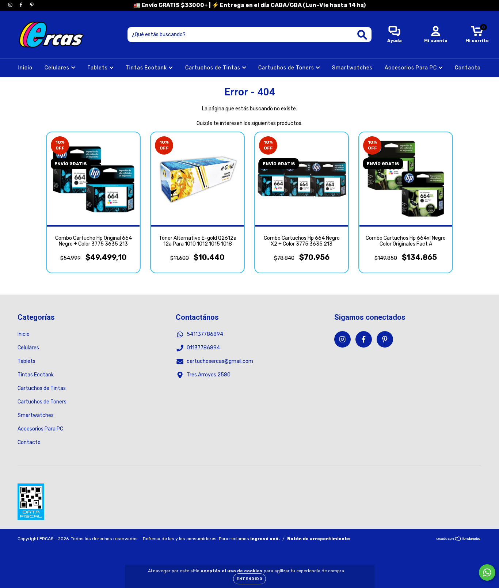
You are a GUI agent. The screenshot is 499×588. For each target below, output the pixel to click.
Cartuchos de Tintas (213, 68)
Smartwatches (352, 68)
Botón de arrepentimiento (318, 538)
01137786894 (203, 348)
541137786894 (205, 334)
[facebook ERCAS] (21, 5)
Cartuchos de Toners (287, 68)
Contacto (468, 68)
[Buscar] (362, 34)
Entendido (249, 579)
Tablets (98, 68)
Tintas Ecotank (147, 68)
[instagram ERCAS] (10, 5)
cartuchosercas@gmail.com (220, 361)
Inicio (25, 68)
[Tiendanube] (458, 539)
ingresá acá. (265, 538)
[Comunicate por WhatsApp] (487, 572)
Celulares (58, 68)
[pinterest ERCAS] (32, 5)
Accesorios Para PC (411, 68)
